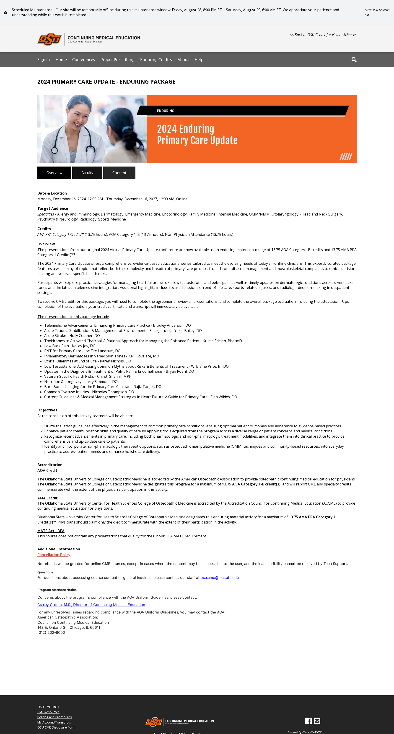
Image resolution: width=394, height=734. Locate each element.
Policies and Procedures (54, 717)
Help (199, 59)
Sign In (43, 59)
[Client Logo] (88, 45)
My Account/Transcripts (54, 722)
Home (61, 59)
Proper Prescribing (118, 59)
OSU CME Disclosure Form (56, 727)
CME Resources (48, 712)
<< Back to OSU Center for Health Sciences (323, 34)
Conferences (83, 59)
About (183, 59)
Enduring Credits (156, 59)
